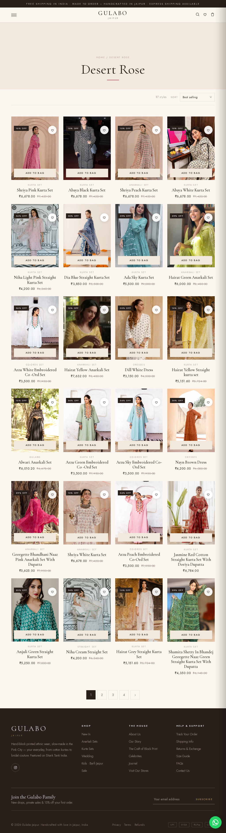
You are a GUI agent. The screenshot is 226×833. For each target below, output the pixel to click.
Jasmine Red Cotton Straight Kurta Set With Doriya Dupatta (191, 559)
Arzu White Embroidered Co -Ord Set (35, 372)
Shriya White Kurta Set (87, 554)
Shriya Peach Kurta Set (139, 190)
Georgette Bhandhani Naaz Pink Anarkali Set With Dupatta (35, 559)
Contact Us (183, 770)
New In (86, 734)
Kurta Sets (88, 749)
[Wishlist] (205, 15)
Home (100, 57)
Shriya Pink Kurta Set (35, 190)
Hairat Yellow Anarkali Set (86, 369)
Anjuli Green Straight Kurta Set (35, 654)
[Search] (197, 15)
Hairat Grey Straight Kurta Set (139, 654)
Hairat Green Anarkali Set (191, 277)
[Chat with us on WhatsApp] (215, 822)
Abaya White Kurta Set (191, 190)
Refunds (140, 825)
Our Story (135, 741)
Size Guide (183, 756)
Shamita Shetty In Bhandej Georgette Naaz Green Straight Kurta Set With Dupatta (191, 659)
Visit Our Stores (139, 770)
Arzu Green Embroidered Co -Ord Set (87, 465)
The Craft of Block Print (143, 749)
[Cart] (212, 15)
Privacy (116, 825)
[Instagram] (15, 767)
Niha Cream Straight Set (87, 652)
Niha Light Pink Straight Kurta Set (35, 280)
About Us (135, 734)
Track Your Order (187, 734)
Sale (84, 770)
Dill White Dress (139, 369)
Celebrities (135, 756)
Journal (133, 763)
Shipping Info (184, 741)
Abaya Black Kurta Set (86, 190)
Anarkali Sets (90, 741)
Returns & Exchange (188, 749)
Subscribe (204, 799)
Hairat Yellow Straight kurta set (191, 372)
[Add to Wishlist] (52, 130)
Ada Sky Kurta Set (139, 277)
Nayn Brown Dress (191, 462)
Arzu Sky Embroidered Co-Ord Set (139, 465)
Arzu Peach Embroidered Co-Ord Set (139, 557)
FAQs (179, 763)
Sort (174, 97)
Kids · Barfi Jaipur (92, 763)
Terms (127, 825)
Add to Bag (35, 173)
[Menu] (14, 15)
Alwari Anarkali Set (35, 462)
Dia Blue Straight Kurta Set (87, 277)
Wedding (87, 756)
